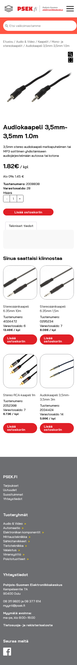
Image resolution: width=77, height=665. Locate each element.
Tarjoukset (11, 485)
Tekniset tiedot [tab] (21, 226)
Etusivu (8, 41)
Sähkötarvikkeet (14, 541)
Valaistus (10, 550)
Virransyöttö (12, 554)
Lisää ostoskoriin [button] (16, 339)
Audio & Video (25, 41)
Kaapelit (43, 41)
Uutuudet (10, 490)
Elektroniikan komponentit (21, 532)
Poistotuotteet (14, 559)
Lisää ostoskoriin (28, 212)
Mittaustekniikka (15, 537)
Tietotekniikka (13, 546)
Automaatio (11, 528)
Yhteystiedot (12, 499)
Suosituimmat (13, 494)
